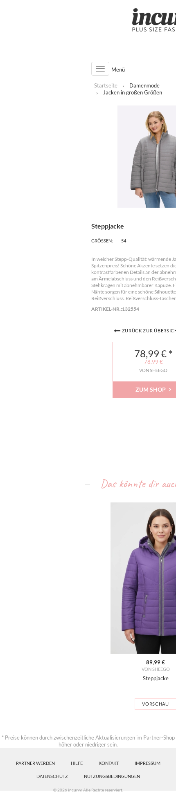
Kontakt (109, 763)
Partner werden (35, 763)
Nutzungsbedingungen (112, 776)
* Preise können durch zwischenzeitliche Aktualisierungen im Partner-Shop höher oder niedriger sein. (88, 741)
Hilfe (77, 763)
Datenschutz (52, 776)
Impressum (147, 763)
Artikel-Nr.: (106, 309)
